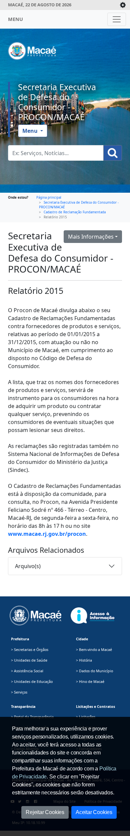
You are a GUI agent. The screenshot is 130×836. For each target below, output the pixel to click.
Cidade (82, 639)
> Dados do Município (94, 671)
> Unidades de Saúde (29, 660)
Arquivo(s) (28, 566)
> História (84, 660)
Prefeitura (20, 639)
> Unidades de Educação (32, 681)
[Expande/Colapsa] (123, 5)
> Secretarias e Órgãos (29, 649)
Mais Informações (91, 236)
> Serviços (19, 692)
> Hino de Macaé (90, 681)
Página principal (48, 197)
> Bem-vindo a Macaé (94, 649)
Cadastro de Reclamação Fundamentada (75, 212)
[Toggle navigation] (116, 19)
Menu (30, 130)
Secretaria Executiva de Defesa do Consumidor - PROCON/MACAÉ (57, 101)
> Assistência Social (27, 671)
